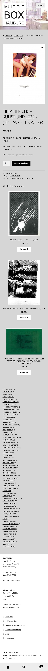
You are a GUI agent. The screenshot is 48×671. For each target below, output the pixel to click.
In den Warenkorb (21, 163)
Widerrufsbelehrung (13, 629)
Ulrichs (31, 178)
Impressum (9, 638)
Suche (24, 667)
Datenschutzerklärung (11, 655)
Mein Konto (8, 667)
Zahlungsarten (11, 621)
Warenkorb (24, 249)
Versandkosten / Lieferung (15, 625)
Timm (26, 178)
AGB (7, 634)
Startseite (8, 36)
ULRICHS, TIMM (18, 36)
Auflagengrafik (17, 178)
